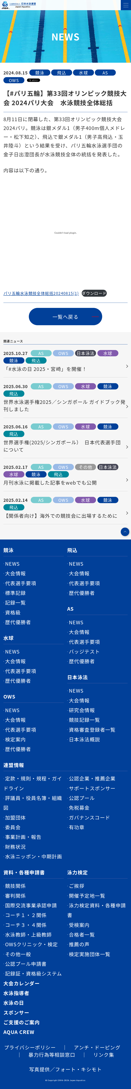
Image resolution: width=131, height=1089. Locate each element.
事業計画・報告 (23, 836)
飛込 (72, 549)
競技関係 (15, 885)
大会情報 (15, 573)
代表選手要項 (20, 583)
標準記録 (15, 592)
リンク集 (103, 1054)
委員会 (13, 827)
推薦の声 (79, 944)
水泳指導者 (16, 992)
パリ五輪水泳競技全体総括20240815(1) (41, 293)
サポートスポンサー (92, 788)
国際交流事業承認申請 (31, 905)
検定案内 (15, 739)
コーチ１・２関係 (26, 914)
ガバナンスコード (89, 817)
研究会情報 (82, 710)
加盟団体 (15, 817)
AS (70, 608)
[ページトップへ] (125, 532)
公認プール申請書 (26, 963)
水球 (8, 637)
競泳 (8, 549)
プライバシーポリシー (30, 1047)
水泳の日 (13, 1002)
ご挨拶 (76, 885)
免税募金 (79, 807)
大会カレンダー (21, 983)
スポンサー (16, 1012)
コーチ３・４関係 (26, 924)
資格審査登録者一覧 (92, 729)
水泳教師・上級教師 (28, 934)
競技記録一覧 (84, 719)
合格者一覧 (82, 934)
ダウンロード (94, 293)
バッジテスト (84, 651)
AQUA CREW (18, 1031)
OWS (9, 696)
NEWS (12, 563)
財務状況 (15, 846)
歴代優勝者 (18, 621)
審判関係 (15, 895)
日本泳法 (77, 677)
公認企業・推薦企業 (92, 778)
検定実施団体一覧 (89, 954)
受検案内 (79, 924)
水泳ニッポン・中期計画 (33, 856)
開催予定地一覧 (87, 895)
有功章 (76, 827)
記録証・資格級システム (33, 973)
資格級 (13, 612)
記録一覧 (15, 602)
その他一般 (18, 954)
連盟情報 (13, 764)
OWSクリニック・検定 (31, 944)
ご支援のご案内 (21, 1022)
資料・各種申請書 (24, 872)
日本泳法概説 (84, 739)
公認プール (82, 797)
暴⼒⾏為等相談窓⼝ (51, 1054)
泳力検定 (77, 872)
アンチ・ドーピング (97, 1047)
